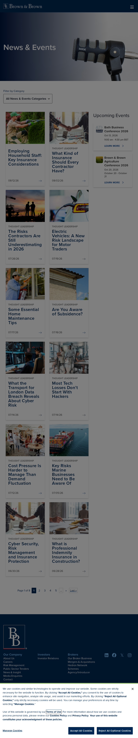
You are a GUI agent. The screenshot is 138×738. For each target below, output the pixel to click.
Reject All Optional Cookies (115, 730)
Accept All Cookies (81, 730)
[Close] (132, 689)
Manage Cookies (12, 730)
